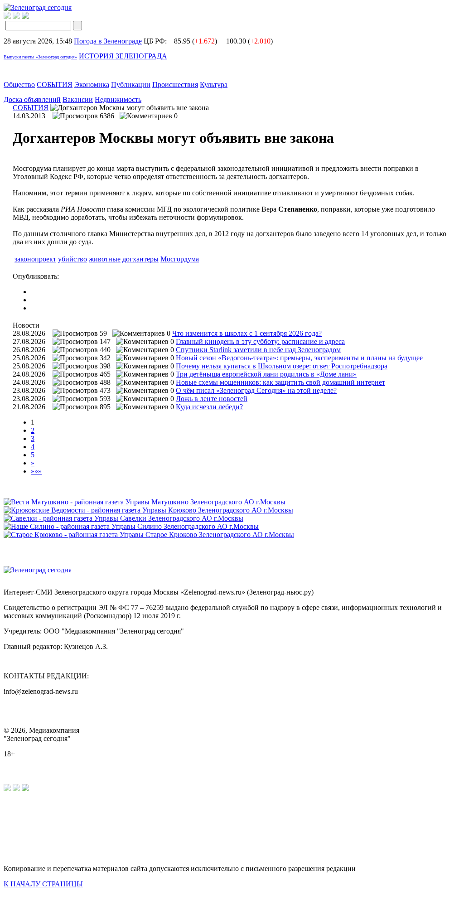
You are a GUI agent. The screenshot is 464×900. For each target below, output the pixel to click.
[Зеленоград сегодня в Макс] (31, 16)
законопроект (35, 259)
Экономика (91, 84)
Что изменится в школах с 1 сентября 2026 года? (247, 333)
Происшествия (175, 84)
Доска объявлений (32, 99)
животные (105, 259)
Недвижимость (118, 99)
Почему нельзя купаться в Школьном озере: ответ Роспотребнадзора (281, 366)
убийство (72, 259)
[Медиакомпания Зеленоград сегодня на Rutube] (7, 16)
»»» (36, 471)
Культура (213, 84)
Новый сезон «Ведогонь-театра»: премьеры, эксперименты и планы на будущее (299, 358)
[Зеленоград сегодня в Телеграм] (16, 16)
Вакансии (78, 99)
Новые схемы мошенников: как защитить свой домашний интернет (280, 382)
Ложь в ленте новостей (211, 398)
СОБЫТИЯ (54, 84)
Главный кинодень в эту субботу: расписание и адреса (260, 341)
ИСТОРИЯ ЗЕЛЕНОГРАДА (123, 56)
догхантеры (140, 259)
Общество (19, 84)
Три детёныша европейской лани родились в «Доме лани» (266, 374)
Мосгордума (179, 259)
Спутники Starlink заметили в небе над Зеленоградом (258, 349)
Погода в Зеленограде (108, 41)
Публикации (130, 84)
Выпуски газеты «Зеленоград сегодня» (40, 56)
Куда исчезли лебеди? (209, 407)
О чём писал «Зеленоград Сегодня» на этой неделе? (256, 390)
